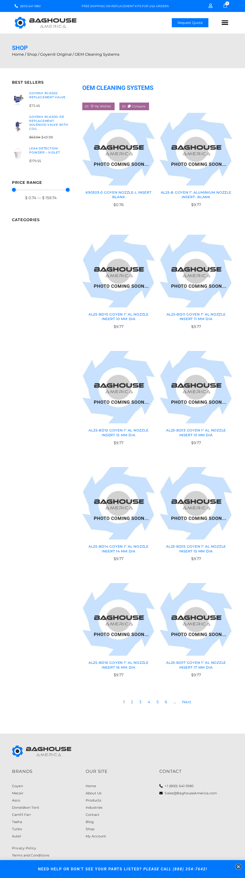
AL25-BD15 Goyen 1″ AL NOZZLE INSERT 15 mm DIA (196, 548)
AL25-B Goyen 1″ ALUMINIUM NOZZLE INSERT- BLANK (196, 194)
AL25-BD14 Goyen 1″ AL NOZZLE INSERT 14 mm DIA (119, 548)
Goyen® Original (56, 54)
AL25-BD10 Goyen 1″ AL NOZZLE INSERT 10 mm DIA (119, 316)
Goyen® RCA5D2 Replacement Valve (47, 95)
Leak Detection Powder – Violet (44, 150)
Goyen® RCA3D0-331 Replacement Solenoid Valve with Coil (48, 123)
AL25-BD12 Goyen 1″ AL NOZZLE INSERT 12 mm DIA (118, 432)
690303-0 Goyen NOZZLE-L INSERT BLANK (118, 194)
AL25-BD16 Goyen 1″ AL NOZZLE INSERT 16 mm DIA (119, 665)
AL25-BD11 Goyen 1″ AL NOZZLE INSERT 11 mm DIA (196, 316)
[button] (225, 22)
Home (18, 54)
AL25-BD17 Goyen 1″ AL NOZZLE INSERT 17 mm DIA (196, 665)
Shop (32, 54)
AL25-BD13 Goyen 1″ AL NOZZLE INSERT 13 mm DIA (196, 432)
